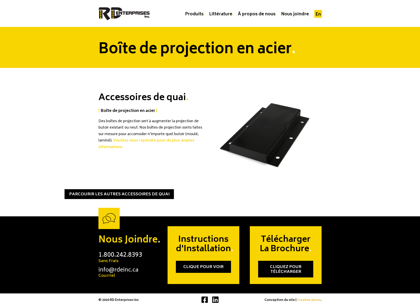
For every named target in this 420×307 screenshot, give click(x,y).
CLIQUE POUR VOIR (203, 267)
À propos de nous (257, 14)
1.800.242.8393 (120, 258)
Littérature (220, 14)
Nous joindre (295, 14)
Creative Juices (309, 300)
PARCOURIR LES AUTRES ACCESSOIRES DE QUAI (119, 194)
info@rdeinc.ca (118, 273)
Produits (194, 14)
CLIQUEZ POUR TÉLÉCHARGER (285, 269)
